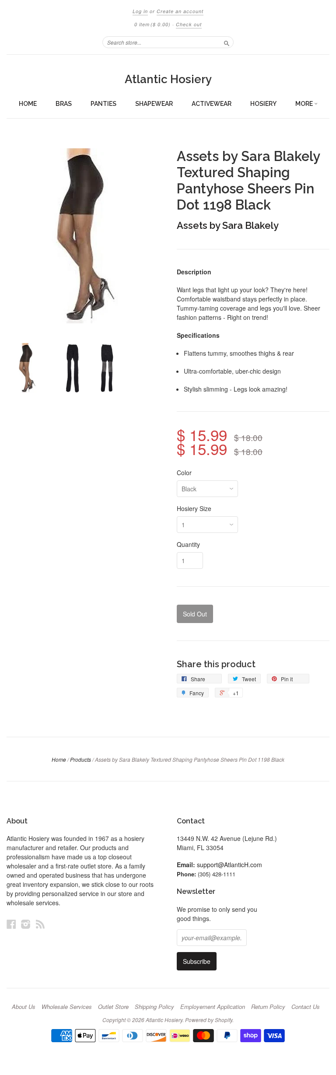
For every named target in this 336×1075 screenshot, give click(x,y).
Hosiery (263, 103)
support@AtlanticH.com (229, 864)
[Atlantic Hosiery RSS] (40, 924)
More (304, 103)
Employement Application (212, 1007)
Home (28, 103)
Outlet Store (113, 1007)
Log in (140, 11)
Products (80, 759)
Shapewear (154, 103)
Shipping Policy (154, 1007)
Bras (64, 103)
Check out (189, 24)
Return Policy (268, 1007)
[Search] (226, 42)
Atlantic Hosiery (168, 79)
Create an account (180, 11)
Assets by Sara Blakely (228, 225)
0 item (152, 24)
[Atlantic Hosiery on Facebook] (11, 924)
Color (184, 472)
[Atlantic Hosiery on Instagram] (26, 924)
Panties (103, 103)
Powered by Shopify (208, 1019)
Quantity (188, 544)
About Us (23, 1007)
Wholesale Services (67, 1007)
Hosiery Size (194, 508)
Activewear (211, 103)
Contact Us (305, 1007)
